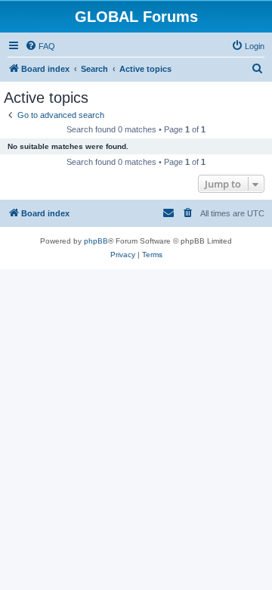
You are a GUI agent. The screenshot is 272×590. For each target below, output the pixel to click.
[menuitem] (40, 46)
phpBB (96, 241)
